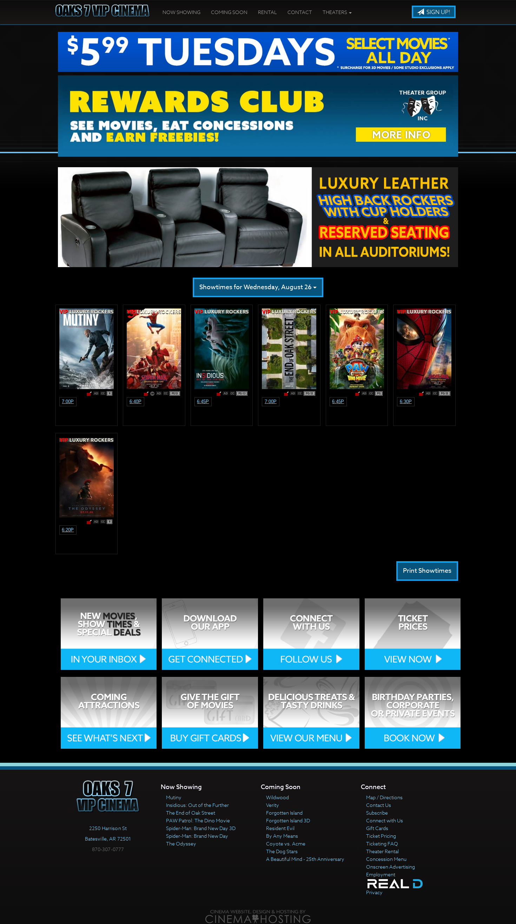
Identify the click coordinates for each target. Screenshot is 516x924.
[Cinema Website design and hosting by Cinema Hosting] (258, 916)
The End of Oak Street (190, 812)
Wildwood (277, 797)
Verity (272, 805)
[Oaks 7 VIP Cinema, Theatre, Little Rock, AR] (108, 864)
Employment (380, 874)
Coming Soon (229, 12)
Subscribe (377, 812)
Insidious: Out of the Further (197, 805)
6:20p (68, 529)
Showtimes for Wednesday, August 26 (256, 287)
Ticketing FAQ (382, 843)
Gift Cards (377, 828)
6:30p (406, 401)
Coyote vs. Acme (285, 843)
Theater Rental (382, 851)
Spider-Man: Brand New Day (197, 836)
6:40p (135, 401)
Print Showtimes (427, 571)
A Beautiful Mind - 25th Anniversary (305, 859)
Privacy (374, 892)
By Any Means (282, 836)
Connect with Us (384, 820)
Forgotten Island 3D (288, 820)
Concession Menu (386, 859)
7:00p (68, 401)
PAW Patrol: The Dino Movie (198, 820)
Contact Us (378, 805)
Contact (299, 12)
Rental (267, 12)
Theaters (335, 12)
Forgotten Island (284, 812)
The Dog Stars (282, 851)
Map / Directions (384, 797)
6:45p (203, 401)
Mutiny (173, 797)
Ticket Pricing (381, 836)
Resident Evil (280, 828)
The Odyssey (181, 843)
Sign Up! (437, 12)
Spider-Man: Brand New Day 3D (201, 828)
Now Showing (181, 12)
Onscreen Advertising (390, 866)
